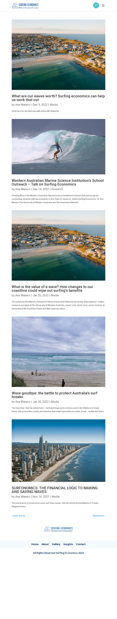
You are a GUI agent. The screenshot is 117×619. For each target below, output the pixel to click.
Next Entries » (99, 516)
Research (57, 189)
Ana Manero (22, 104)
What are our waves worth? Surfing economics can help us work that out (58, 98)
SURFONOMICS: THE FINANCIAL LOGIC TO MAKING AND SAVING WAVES (55, 490)
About (45, 544)
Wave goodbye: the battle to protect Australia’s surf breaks (54, 395)
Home (35, 544)
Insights (68, 544)
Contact (81, 544)
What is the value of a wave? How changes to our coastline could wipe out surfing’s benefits (52, 289)
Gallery (56, 544)
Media (54, 104)
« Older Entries (18, 516)
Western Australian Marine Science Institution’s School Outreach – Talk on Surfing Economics (58, 182)
